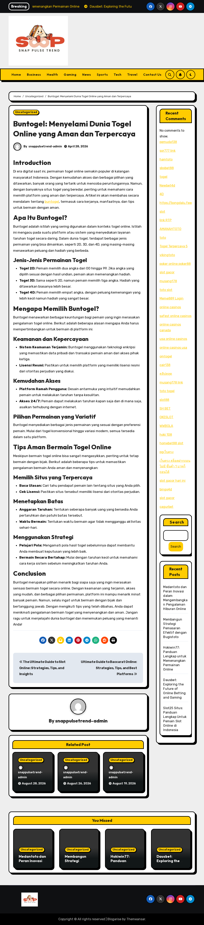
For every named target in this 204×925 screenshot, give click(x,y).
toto (163, 238)
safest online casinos (175, 316)
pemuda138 (168, 142)
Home (16, 74)
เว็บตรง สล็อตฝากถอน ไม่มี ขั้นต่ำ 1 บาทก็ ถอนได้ (175, 466)
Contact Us (152, 74)
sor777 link (168, 151)
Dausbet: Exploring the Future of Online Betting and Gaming (174, 688)
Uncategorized (26, 112)
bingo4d (166, 489)
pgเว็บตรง (167, 452)
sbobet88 (167, 168)
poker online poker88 (175, 264)
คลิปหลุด (166, 374)
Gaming (70, 74)
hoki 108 (166, 435)
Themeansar (136, 919)
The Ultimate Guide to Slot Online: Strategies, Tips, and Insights (42, 668)
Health (52, 74)
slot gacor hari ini (172, 481)
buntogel (52, 202)
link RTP (166, 220)
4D (162, 194)
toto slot (166, 290)
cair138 (165, 365)
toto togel (167, 391)
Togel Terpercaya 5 (173, 246)
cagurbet (166, 507)
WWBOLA (166, 426)
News (86, 74)
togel (163, 177)
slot (162, 211)
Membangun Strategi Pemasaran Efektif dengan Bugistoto (175, 628)
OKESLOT (166, 417)
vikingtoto (167, 255)
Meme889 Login (171, 298)
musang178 (168, 281)
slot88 (164, 400)
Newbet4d (167, 185)
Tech (117, 74)
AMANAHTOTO (170, 229)
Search (177, 522)
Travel (132, 74)
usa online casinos (173, 339)
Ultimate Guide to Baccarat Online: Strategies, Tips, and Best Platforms (109, 668)
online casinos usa (173, 347)
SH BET (165, 408)
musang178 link (171, 382)
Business (34, 74)
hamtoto (166, 159)
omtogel (166, 356)
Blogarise (114, 919)
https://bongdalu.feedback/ (181, 203)
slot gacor (167, 272)
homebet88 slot (171, 443)
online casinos (170, 307)
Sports (102, 74)
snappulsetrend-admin (45, 146)
